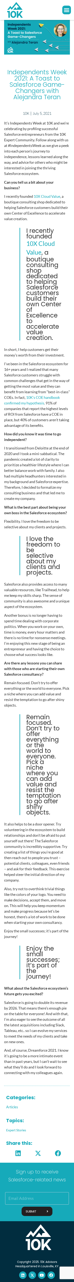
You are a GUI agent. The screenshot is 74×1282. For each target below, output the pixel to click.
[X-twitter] (32, 1275)
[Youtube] (41, 1275)
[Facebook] (51, 1275)
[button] (66, 10)
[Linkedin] (23, 1275)
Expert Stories (16, 1130)
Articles (12, 1107)
